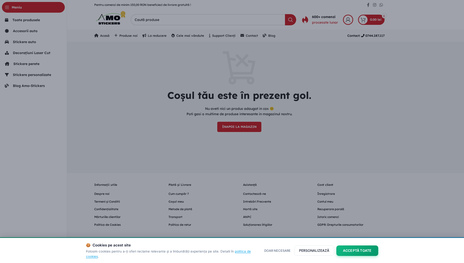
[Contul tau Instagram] (374, 5)
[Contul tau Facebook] (368, 5)
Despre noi (101, 194)
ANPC (247, 217)
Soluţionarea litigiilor (257, 224)
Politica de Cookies (107, 224)
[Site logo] (110, 19)
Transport (175, 217)
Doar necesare (277, 251)
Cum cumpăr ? (179, 194)
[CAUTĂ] (290, 19)
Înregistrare (326, 194)
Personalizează (314, 250)
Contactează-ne (254, 194)
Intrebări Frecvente (257, 201)
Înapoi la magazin (239, 127)
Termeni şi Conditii (107, 201)
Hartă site (250, 209)
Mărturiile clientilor (107, 217)
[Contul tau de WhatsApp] (381, 5)
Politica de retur (180, 224)
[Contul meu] (348, 20)
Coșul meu (176, 201)
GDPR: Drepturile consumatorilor (340, 224)
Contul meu (325, 201)
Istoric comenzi (328, 217)
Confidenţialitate (106, 209)
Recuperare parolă (330, 209)
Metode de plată (180, 209)
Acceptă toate (357, 250)
